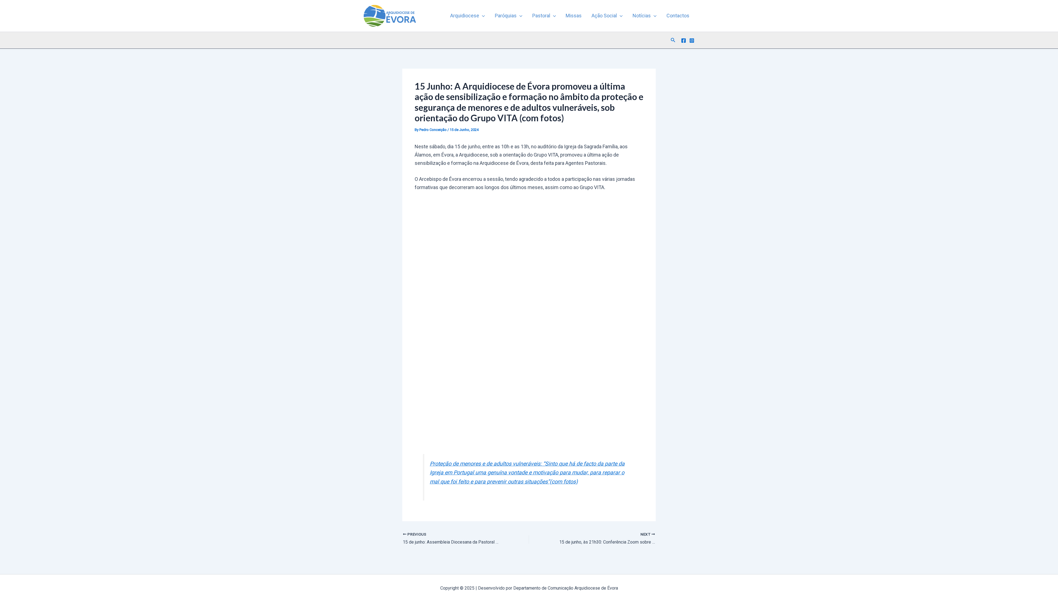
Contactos (677, 15)
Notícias (642, 15)
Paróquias (506, 15)
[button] (482, 16)
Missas (574, 15)
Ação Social (604, 15)
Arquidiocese (464, 15)
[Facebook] (683, 40)
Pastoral (541, 15)
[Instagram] (691, 40)
